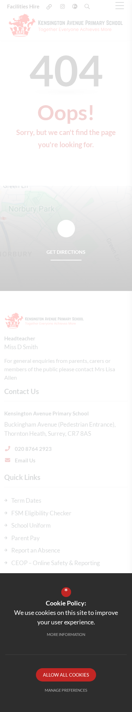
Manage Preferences (66, 690)
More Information (66, 634)
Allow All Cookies (66, 675)
